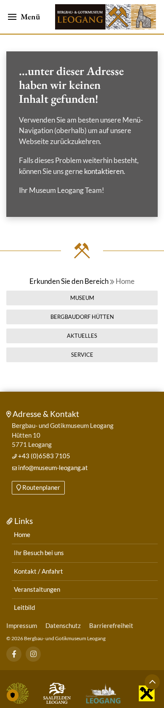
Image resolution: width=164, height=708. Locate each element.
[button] (24, 17)
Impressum (21, 625)
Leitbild (24, 607)
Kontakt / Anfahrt (38, 571)
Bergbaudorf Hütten (82, 317)
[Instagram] (33, 653)
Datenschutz (63, 625)
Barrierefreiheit (111, 625)
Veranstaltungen (37, 589)
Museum (82, 298)
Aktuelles (82, 336)
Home (124, 281)
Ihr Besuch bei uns (39, 552)
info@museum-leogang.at (52, 467)
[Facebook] (14, 653)
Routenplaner (40, 487)
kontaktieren (104, 171)
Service (82, 355)
